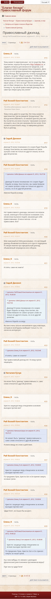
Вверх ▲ (36, 594)
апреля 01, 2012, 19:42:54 (12, 526)
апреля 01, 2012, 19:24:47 (12, 104)
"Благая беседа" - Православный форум (16, 9)
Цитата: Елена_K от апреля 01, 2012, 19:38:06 (24, 465)
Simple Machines (31, 596)
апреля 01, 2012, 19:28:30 (12, 169)
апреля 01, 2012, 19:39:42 (12, 425)
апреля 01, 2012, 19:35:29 (12, 345)
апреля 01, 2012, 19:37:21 (12, 377)
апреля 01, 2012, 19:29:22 (12, 207)
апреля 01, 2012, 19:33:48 (12, 263)
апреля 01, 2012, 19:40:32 (12, 459)
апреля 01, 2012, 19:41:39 (12, 494)
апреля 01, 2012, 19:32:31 (12, 236)
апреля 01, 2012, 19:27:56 (12, 142)
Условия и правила (25, 594)
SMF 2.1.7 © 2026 (20, 596)
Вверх (4, 576)
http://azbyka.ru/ (36, 64)
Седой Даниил (13, 138)
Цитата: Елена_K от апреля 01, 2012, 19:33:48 (24, 350)
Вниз (4, 42)
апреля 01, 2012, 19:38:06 (12, 401)
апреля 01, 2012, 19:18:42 (12, 57)
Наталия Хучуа (13, 373)
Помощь (15, 594)
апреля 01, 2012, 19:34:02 (12, 287)
